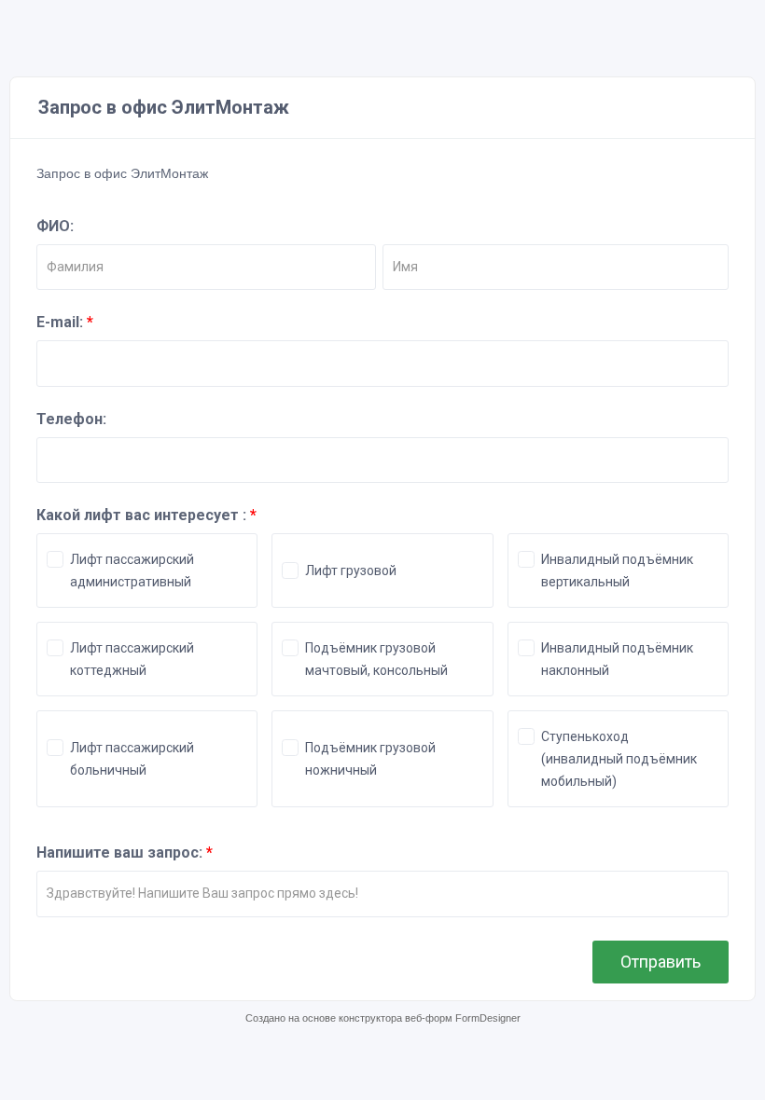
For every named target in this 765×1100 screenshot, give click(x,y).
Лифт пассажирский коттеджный (132, 659)
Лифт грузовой (350, 570)
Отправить (660, 961)
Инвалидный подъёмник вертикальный (617, 570)
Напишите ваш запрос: (124, 852)
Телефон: (71, 419)
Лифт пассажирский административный (132, 570)
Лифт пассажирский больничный (132, 758)
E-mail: (64, 322)
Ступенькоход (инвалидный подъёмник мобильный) (619, 759)
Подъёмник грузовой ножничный (370, 758)
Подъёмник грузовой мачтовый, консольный (376, 659)
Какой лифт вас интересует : (146, 515)
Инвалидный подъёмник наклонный (617, 659)
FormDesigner (488, 1018)
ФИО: (55, 226)
